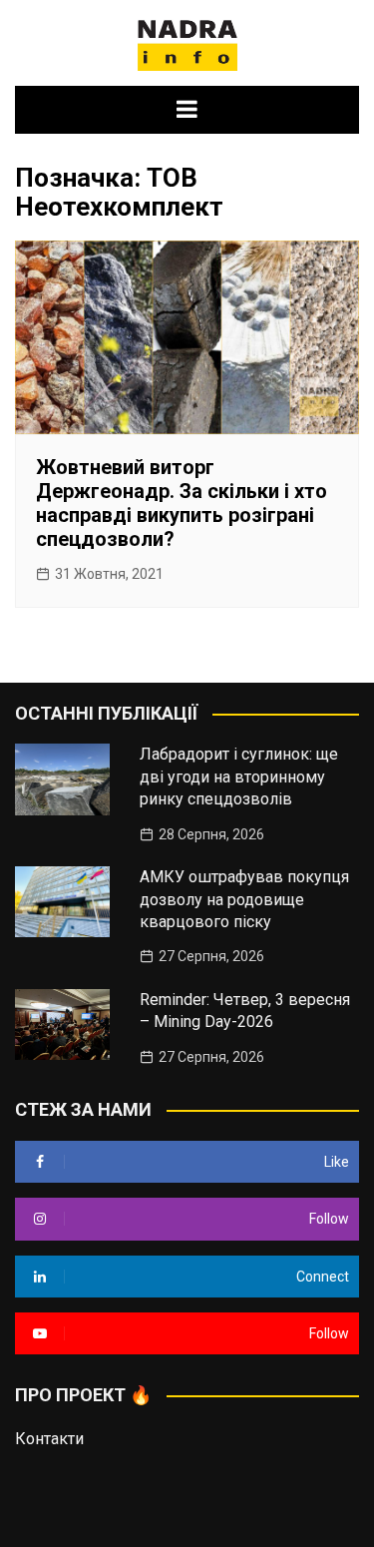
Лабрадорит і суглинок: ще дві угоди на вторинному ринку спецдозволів (239, 776)
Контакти (49, 1438)
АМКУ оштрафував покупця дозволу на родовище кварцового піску (244, 899)
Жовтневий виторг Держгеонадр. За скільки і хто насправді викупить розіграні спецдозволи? (181, 503)
